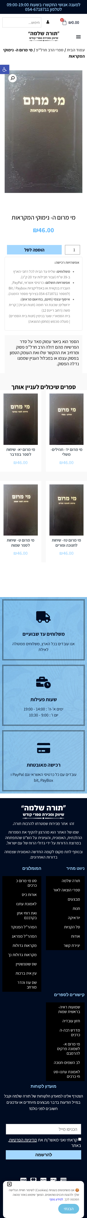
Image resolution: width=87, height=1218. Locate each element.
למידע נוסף (56, 1199)
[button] (9, 1184)
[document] (43, 609)
